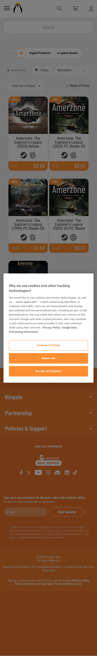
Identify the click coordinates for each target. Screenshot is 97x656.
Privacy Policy (51, 327)
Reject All (48, 358)
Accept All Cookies (48, 371)
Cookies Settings (48, 345)
